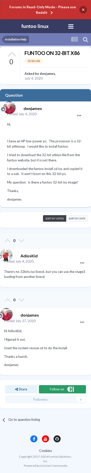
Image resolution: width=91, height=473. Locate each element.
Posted (22, 114)
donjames (47, 74)
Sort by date (77, 218)
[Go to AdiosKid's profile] (5, 254)
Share (22, 389)
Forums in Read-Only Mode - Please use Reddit (42, 10)
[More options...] (79, 116)
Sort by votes (55, 218)
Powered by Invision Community (45, 465)
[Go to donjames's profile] (8, 106)
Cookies (45, 450)
